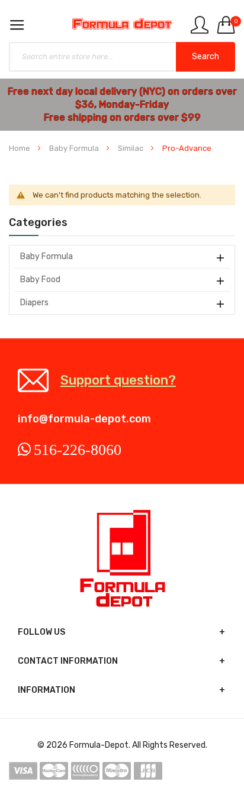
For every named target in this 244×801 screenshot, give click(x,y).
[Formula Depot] (122, 24)
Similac (131, 148)
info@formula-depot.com (84, 419)
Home (20, 148)
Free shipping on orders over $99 (122, 117)
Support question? (118, 380)
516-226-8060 (77, 449)
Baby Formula (75, 148)
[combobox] (122, 57)
